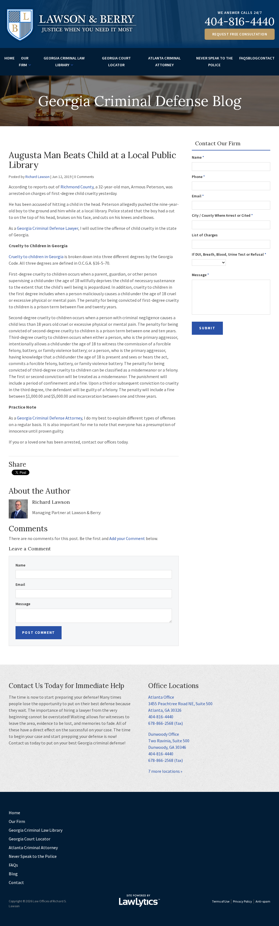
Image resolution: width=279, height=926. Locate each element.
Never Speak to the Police (214, 61)
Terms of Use (220, 901)
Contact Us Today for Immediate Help (66, 685)
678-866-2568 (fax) (165, 723)
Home (9, 58)
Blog (253, 58)
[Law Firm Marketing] (139, 900)
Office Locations (173, 685)
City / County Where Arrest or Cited (222, 215)
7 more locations (164, 771)
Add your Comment (127, 538)
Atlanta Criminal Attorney (164, 61)
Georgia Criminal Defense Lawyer (47, 228)
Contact (266, 58)
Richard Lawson (37, 176)
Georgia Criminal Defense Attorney (49, 418)
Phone (198, 176)
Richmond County (76, 186)
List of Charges (205, 235)
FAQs (243, 58)
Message (23, 604)
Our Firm (24, 61)
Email (20, 584)
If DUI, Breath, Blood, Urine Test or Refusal (229, 254)
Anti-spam (263, 901)
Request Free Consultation (239, 34)
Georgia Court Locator (116, 61)
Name (20, 565)
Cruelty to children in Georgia (36, 256)
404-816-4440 (240, 21)
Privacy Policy (242, 901)
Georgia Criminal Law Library (64, 61)
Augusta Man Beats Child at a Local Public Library (92, 159)
